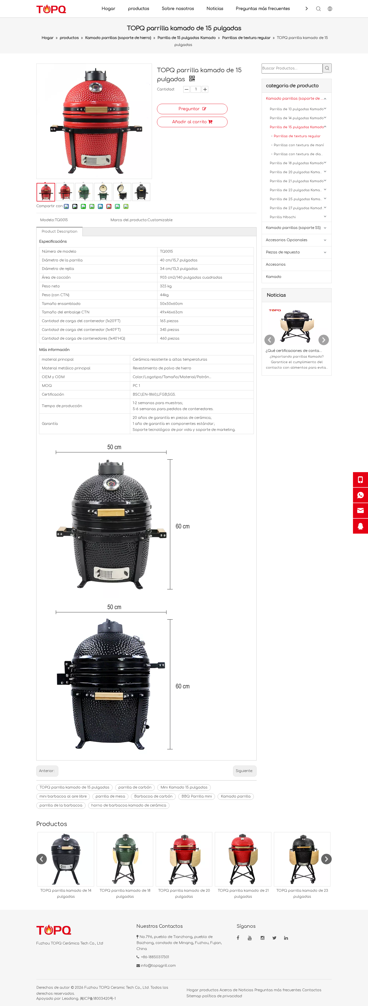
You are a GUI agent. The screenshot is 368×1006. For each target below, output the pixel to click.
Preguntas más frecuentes (263, 8)
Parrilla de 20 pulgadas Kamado (297, 172)
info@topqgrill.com (158, 966)
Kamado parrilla (236, 796)
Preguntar (189, 109)
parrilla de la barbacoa (61, 805)
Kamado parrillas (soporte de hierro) (298, 98)
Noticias (215, 8)
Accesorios (276, 264)
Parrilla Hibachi (283, 217)
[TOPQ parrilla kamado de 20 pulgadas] (184, 859)
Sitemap (194, 996)
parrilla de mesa (110, 796)
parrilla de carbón (134, 787)
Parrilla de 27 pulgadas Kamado (297, 208)
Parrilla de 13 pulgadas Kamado (297, 109)
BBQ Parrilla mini (196, 796)
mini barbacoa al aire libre (63, 796)
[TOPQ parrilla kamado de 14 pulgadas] (66, 859)
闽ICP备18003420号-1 (98, 999)
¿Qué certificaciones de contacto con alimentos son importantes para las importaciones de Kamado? (294, 351)
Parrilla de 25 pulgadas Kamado (297, 199)
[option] (66, 866)
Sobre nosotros (178, 8)
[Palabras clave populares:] (327, 67)
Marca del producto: (128, 220)
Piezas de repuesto (283, 252)
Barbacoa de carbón (153, 796)
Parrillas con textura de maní (299, 145)
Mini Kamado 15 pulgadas (184, 787)
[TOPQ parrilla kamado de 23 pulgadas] (302, 859)
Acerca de (228, 990)
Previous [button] (41, 859)
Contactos (311, 990)
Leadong (70, 999)
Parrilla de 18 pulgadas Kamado (297, 163)
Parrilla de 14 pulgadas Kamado (297, 118)
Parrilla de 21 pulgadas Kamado (297, 181)
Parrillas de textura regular (297, 136)
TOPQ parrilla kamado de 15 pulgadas (74, 787)
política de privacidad (222, 996)
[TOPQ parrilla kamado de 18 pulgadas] (125, 859)
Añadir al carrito (189, 122)
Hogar (108, 8)
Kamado (273, 277)
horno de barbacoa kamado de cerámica (128, 805)
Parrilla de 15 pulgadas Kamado (297, 127)
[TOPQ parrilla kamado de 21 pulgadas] (243, 859)
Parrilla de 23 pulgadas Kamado (297, 190)
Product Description (59, 231)
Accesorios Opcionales (286, 240)
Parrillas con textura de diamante (302, 154)
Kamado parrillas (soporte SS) (293, 228)
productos (138, 8)
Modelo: (47, 220)
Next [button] (326, 859)
